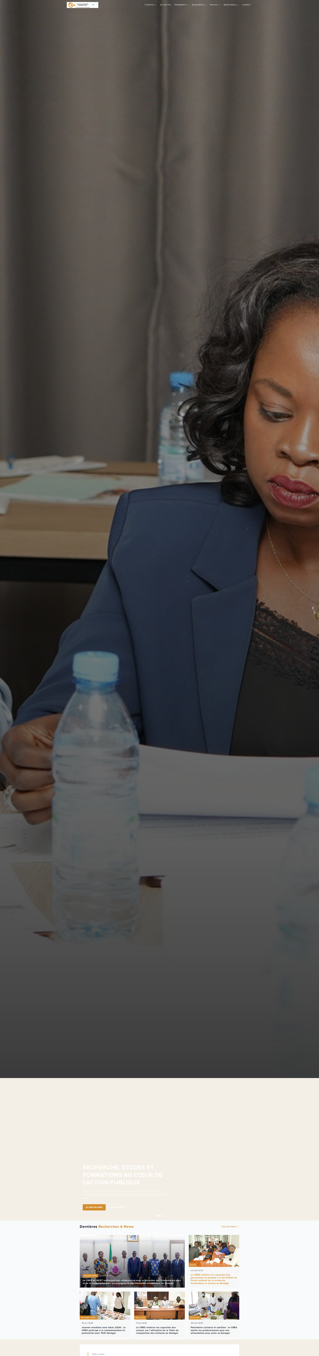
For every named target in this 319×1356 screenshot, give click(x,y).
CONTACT (246, 5)
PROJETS (214, 5)
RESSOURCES (198, 5)
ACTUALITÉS (165, 5)
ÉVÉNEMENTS (180, 5)
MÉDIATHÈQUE (230, 5)
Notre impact (118, 1207)
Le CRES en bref (94, 1207)
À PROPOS (149, 5)
